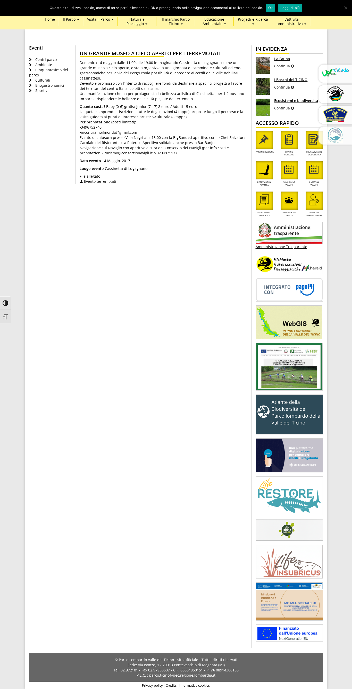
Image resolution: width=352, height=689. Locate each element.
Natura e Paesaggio (136, 21)
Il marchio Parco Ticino (176, 21)
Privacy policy (152, 685)
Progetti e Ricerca (253, 19)
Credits (171, 685)
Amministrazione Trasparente (281, 246)
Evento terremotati (100, 181)
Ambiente (43, 64)
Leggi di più (290, 8)
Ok (270, 8)
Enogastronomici (49, 85)
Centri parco (46, 59)
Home (50, 19)
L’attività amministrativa (290, 21)
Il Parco (70, 19)
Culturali (42, 80)
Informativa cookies (194, 685)
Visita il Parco (99, 19)
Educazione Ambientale (213, 21)
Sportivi (41, 90)
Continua (282, 66)
